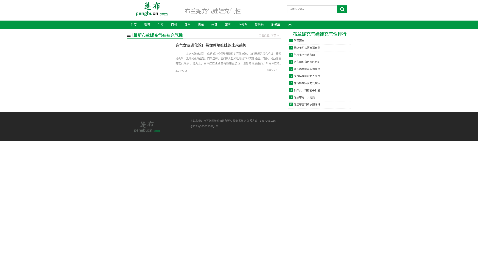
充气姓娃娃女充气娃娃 (307, 83)
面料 (174, 24)
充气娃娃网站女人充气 (307, 76)
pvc (290, 24)
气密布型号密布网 (304, 54)
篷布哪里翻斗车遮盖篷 (307, 68)
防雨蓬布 (299, 40)
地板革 (275, 24)
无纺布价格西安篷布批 (307, 47)
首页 (134, 24)
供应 (161, 24)
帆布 (201, 24)
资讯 (147, 24)
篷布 (187, 24)
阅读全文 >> (273, 70)
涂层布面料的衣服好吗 (307, 104)
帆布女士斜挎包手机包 (307, 90)
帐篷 (214, 24)
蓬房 (228, 24)
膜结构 (259, 24)
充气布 (242, 24)
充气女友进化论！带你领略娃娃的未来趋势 (211, 45)
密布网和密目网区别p (306, 61)
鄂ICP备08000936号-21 (204, 126)
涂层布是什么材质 (304, 97)
